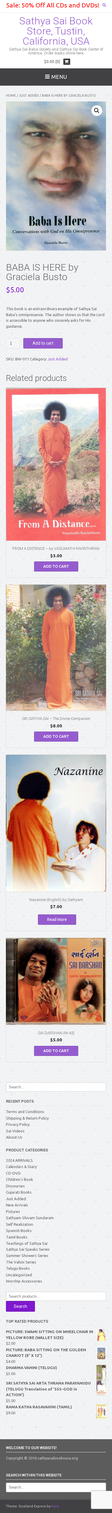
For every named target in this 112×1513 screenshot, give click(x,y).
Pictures (13, 1211)
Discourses (15, 1186)
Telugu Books (18, 1268)
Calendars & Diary (21, 1166)
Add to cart (43, 343)
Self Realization (19, 1224)
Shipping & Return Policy (27, 1118)
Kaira (55, 1506)
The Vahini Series (21, 1262)
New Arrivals (17, 1205)
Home (11, 95)
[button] (96, 110)
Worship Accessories (24, 1281)
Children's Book (19, 1179)
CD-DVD (13, 1173)
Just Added (29, 95)
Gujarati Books (19, 1192)
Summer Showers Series (27, 1255)
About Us (14, 1137)
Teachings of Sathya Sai (26, 1243)
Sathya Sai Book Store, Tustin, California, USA (56, 31)
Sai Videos (15, 1131)
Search (20, 1306)
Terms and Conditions (25, 1111)
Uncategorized (19, 1275)
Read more (57, 919)
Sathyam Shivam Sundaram (30, 1218)
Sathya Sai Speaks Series (28, 1249)
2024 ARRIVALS (19, 1160)
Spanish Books (19, 1230)
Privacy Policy (18, 1124)
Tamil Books (16, 1237)
